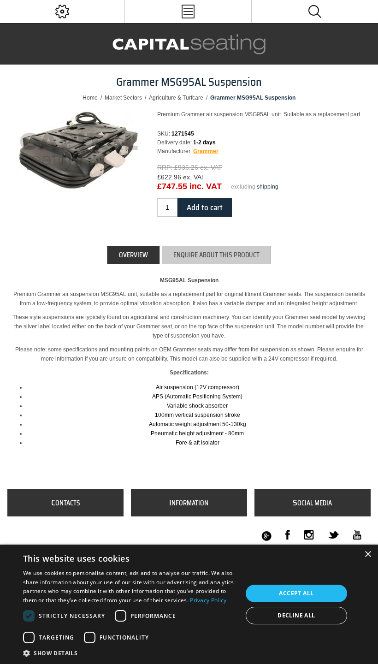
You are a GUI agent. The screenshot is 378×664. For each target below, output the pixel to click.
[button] (129, 652)
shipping (267, 187)
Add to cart (205, 207)
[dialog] (189, 604)
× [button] (367, 554)
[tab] (133, 255)
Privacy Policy (208, 600)
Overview (133, 255)
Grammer (206, 151)
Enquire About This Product (216, 255)
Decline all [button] (296, 615)
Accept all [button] (296, 593)
